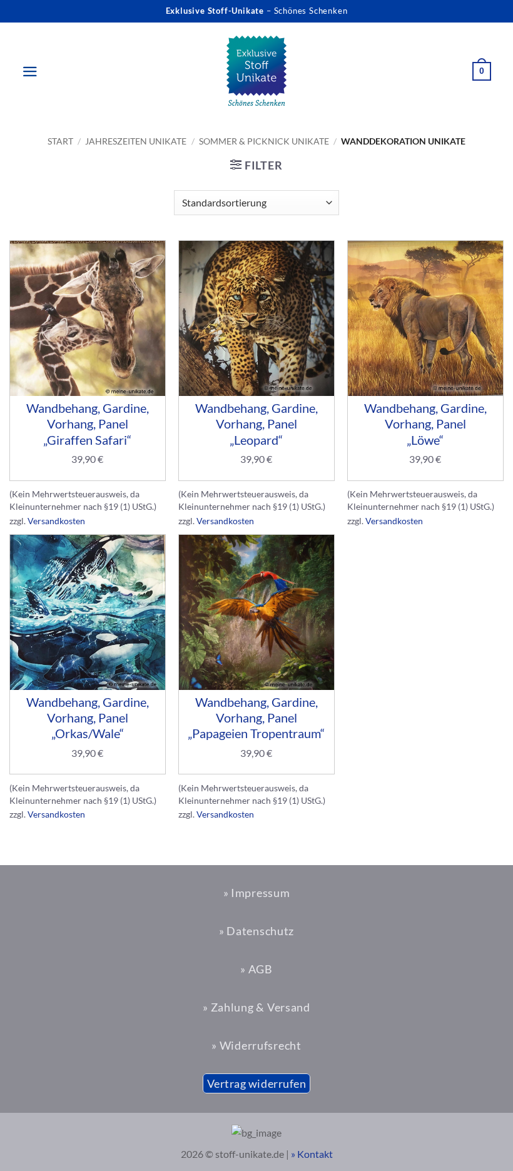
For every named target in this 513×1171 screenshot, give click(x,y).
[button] (23, 72)
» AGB (256, 969)
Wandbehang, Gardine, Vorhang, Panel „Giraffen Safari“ (87, 423)
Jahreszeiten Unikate (135, 141)
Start (60, 141)
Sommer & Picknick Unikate (264, 141)
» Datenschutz (256, 931)
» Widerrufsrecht (256, 1045)
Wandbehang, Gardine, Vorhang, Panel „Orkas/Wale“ (87, 717)
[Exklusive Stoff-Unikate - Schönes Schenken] (256, 71)
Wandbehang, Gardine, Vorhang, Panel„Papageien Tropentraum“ (256, 717)
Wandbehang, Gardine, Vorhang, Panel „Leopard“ (256, 423)
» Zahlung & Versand (256, 1007)
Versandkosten (56, 520)
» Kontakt (312, 1154)
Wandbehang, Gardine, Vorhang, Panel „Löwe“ (425, 423)
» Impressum (256, 893)
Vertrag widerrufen (257, 1083)
